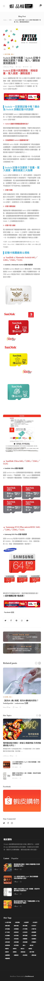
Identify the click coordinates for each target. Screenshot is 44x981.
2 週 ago (16, 881)
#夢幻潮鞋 (25, 925)
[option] (22, 687)
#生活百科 (7, 938)
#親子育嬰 (31, 952)
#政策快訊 (16, 932)
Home (5, 20)
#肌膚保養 (7, 945)
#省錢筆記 (33, 938)
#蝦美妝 (30, 948)
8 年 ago (8, 707)
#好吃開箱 (7, 929)
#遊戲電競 (7, 955)
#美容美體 (16, 942)
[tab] (6, 858)
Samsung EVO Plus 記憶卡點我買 (16, 534)
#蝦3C (24, 945)
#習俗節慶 (25, 942)
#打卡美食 (7, 932)
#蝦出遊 (31, 945)
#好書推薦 (16, 929)
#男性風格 (16, 938)
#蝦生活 (22, 948)
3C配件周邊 (6, 54)
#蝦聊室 (14, 952)
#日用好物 (25, 932)
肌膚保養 (21, 634)
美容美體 (15, 634)
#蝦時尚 (14, 948)
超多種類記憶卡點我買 (14, 596)
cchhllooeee (6, 66)
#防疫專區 (25, 955)
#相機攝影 (25, 938)
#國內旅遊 (7, 925)
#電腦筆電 (7, 958)
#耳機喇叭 (33, 942)
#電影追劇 (33, 955)
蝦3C (10, 20)
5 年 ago (11, 66)
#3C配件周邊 (8, 922)
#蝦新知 (7, 948)
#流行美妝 (16, 935)
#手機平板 (33, 929)
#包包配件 (35, 922)
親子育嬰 (29, 646)
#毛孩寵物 (7, 935)
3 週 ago (16, 894)
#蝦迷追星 (23, 952)
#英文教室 (16, 945)
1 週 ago (11, 755)
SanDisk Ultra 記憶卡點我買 (14, 468)
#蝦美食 (7, 952)
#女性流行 (33, 925)
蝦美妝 (27, 634)
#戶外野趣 (25, 929)
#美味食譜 (7, 942)
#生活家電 (33, 935)
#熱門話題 (25, 935)
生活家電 (5, 697)
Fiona (4, 707)
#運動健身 (16, 955)
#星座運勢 (33, 932)
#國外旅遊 (16, 925)
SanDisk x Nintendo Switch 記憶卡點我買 (19, 265)
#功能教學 (26, 922)
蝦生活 (23, 646)
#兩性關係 (17, 922)
